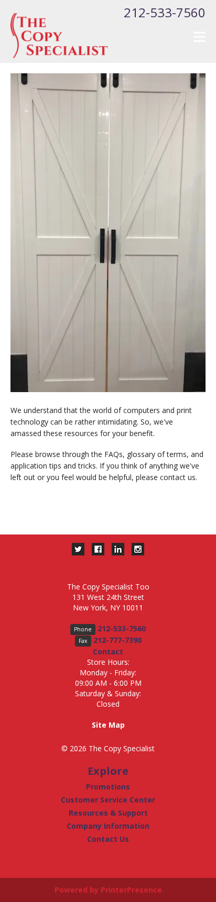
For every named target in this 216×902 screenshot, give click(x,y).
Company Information (108, 826)
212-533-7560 (165, 12)
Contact (108, 651)
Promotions (108, 787)
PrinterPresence (131, 890)
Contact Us (108, 839)
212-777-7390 (117, 640)
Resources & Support (108, 813)
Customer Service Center (108, 800)
